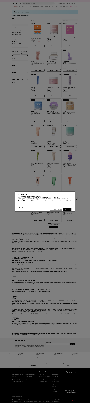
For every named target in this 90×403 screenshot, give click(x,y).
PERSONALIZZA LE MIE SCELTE (56, 209)
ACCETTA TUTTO (67, 209)
